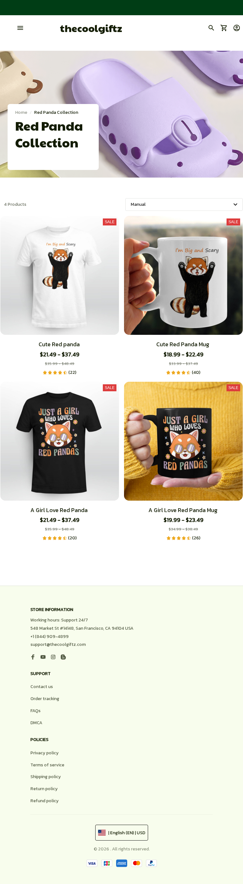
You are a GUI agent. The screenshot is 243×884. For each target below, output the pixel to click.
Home (21, 112)
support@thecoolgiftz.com (58, 644)
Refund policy (44, 800)
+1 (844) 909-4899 (49, 636)
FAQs (35, 710)
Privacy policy (44, 753)
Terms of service (47, 765)
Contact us (41, 686)
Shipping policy (45, 776)
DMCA (36, 722)
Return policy (44, 788)
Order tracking (44, 698)
